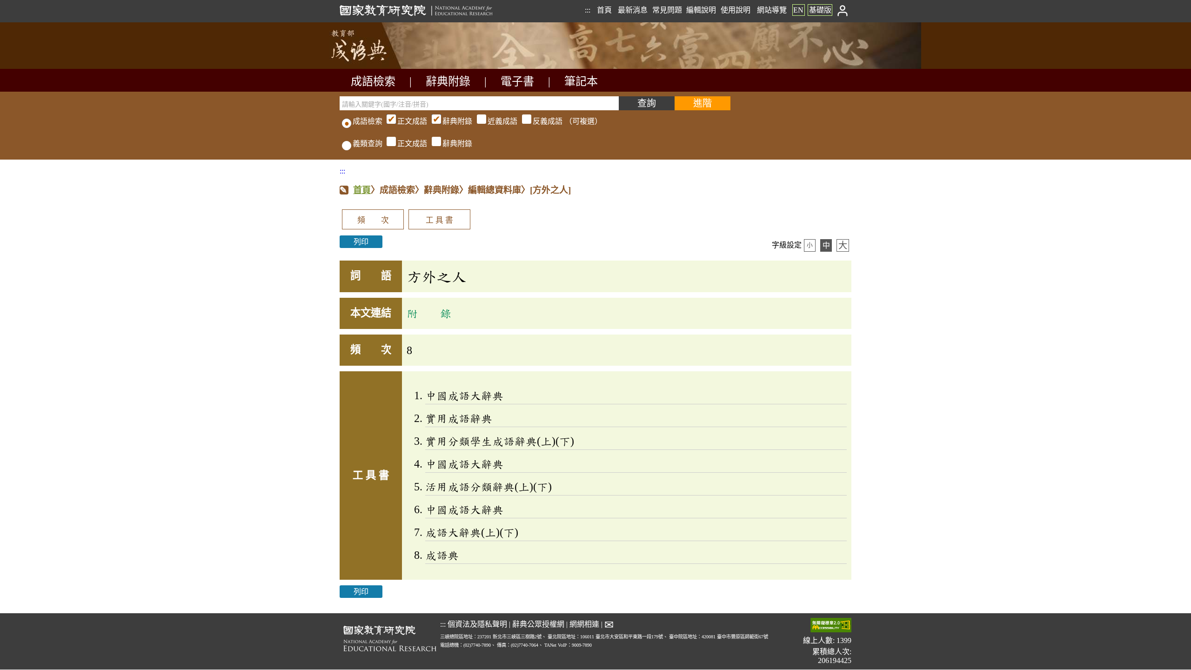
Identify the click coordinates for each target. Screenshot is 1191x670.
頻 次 (373, 220)
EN (798, 10)
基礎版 (820, 10)
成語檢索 (373, 81)
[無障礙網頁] (830, 626)
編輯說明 (701, 10)
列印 (361, 242)
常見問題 (667, 10)
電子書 (517, 81)
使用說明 (735, 10)
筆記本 (581, 81)
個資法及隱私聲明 (477, 624)
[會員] (843, 10)
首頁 (604, 10)
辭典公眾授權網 (538, 624)
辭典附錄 (448, 81)
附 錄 (429, 313)
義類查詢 (367, 143)
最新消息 (633, 10)
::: (587, 10)
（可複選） (499, 121)
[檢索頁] (386, 66)
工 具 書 (439, 220)
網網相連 (584, 624)
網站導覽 (772, 10)
